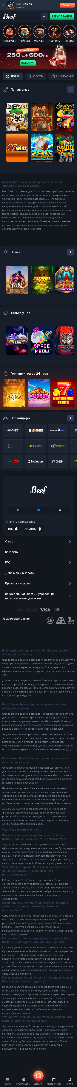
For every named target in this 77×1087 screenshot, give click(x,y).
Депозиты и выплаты (19, 573)
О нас (9, 541)
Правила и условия (18, 583)
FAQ (7, 562)
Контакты (11, 552)
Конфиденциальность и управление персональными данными (30, 596)
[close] (3, 5)
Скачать (67, 5)
